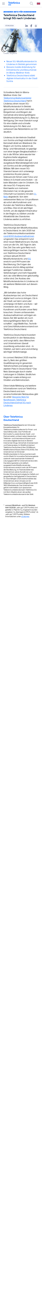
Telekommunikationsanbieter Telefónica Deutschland (17, 99)
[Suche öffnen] (31, 3)
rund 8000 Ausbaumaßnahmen (19, 236)
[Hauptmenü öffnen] (3, 3)
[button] (26, 25)
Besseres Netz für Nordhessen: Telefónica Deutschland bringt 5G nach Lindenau (17, 401)
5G (29, 258)
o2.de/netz (25, 516)
